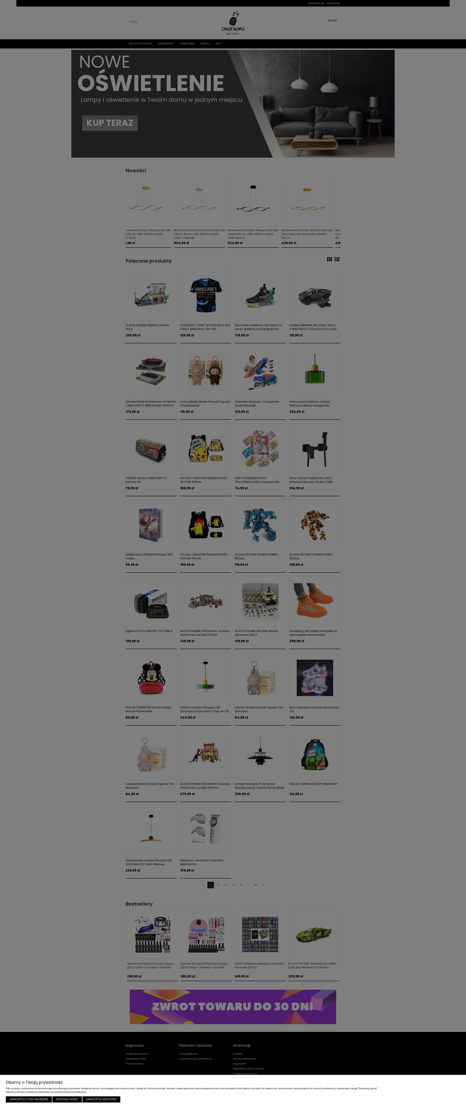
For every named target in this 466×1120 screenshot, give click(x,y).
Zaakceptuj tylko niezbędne (29, 1099)
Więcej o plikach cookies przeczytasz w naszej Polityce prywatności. (46, 1091)
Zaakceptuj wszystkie (101, 1099)
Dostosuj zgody (67, 1099)
